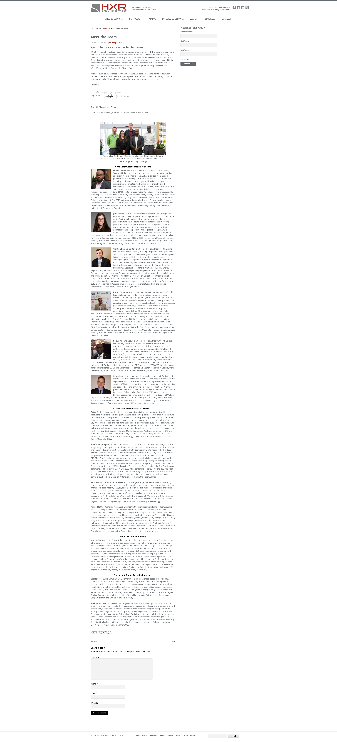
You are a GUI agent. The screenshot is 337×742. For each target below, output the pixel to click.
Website (94, 702)
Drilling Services (114, 18)
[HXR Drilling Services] (109, 5)
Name (94, 683)
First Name (184, 41)
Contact (226, 18)
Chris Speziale (115, 42)
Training (151, 18)
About (193, 18)
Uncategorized (108, 633)
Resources (209, 18)
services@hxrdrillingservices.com (216, 9)
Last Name (184, 50)
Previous (94, 642)
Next (173, 642)
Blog (100, 633)
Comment (95, 657)
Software (134, 18)
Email (94, 693)
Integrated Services (173, 18)
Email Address (186, 32)
